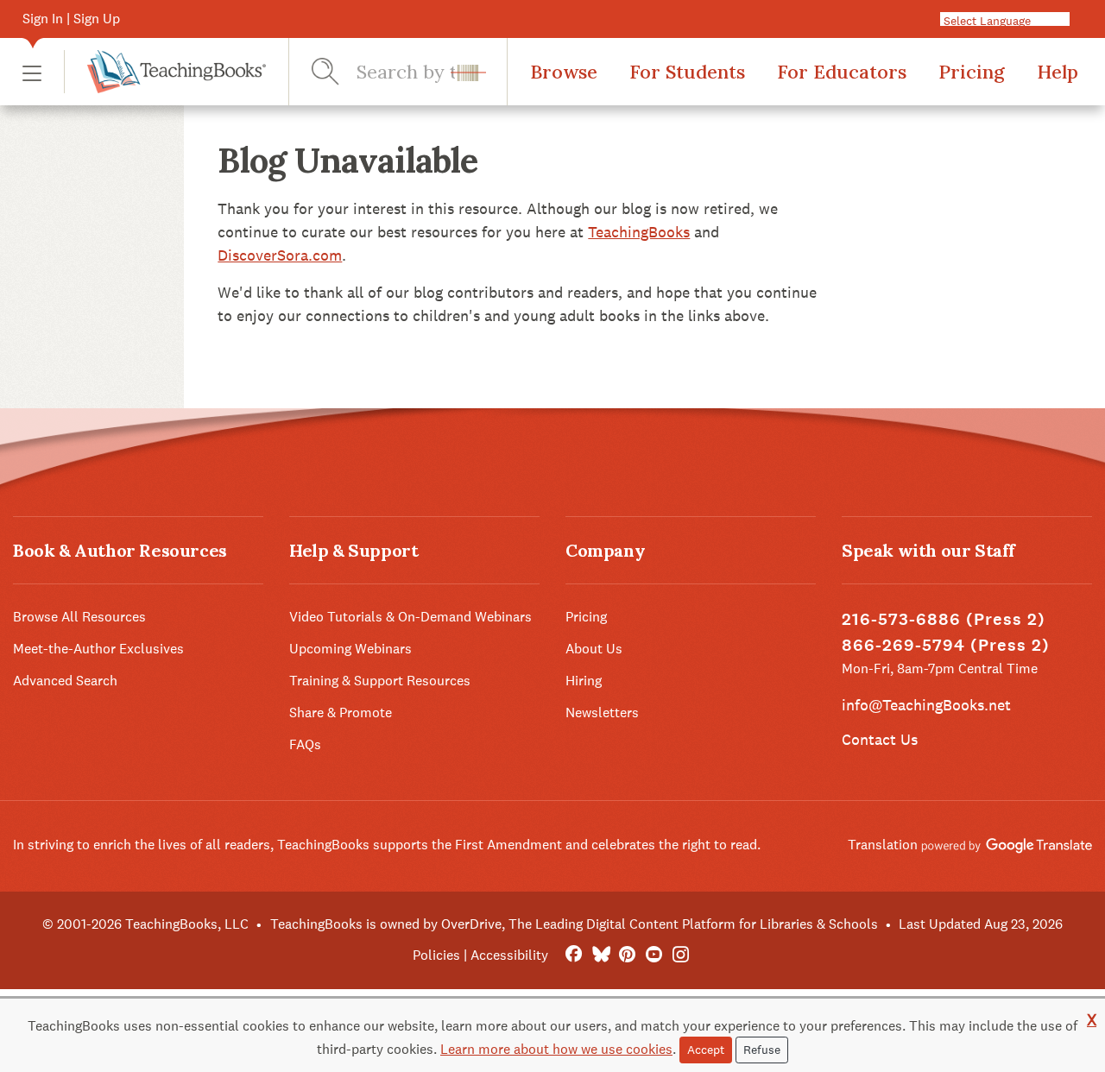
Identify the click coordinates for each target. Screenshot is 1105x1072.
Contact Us (880, 739)
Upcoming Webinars (350, 649)
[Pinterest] (627, 955)
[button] (31, 72)
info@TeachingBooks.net (926, 705)
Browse (563, 72)
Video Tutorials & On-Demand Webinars (410, 617)
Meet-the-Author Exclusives (98, 649)
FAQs (305, 744)
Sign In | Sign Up (71, 18)
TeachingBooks (639, 232)
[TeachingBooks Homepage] (165, 71)
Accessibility (509, 955)
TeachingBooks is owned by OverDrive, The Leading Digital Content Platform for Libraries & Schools (574, 924)
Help (1057, 72)
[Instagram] (680, 955)
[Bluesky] (600, 955)
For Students (687, 72)
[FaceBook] (573, 955)
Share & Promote (340, 712)
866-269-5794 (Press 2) (946, 645)
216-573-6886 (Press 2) (943, 619)
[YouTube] (654, 955)
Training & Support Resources (379, 681)
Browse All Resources (79, 617)
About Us (593, 649)
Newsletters (602, 712)
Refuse (761, 1049)
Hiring (583, 681)
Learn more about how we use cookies (556, 1049)
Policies (436, 955)
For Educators (841, 72)
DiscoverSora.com (280, 255)
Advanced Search (65, 681)
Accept (705, 1049)
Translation (884, 845)
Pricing (971, 72)
